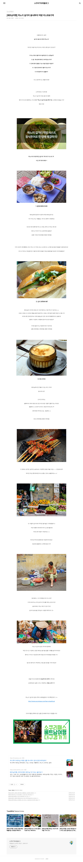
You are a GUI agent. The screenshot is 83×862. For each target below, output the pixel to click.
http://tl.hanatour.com (15, 758)
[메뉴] (4, 3)
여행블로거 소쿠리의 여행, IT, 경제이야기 (18, 843)
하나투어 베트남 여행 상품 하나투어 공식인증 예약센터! (28, 760)
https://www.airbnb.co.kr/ (17, 769)
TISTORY (42, 859)
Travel (9, 790)
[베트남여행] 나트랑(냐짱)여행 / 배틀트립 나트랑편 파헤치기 (21, 792)
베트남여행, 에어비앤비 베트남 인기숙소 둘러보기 (26, 772)
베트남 (13, 790)
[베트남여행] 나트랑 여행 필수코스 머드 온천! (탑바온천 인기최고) (22, 798)
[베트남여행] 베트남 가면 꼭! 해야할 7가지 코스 (18, 796)
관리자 (47, 859)
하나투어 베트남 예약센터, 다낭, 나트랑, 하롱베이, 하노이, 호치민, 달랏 (30, 762)
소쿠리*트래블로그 (41, 3)
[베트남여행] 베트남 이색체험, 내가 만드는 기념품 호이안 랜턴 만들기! (23, 800)
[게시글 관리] (16, 784)
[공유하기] (14, 784)
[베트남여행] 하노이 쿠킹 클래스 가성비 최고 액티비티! (20, 794)
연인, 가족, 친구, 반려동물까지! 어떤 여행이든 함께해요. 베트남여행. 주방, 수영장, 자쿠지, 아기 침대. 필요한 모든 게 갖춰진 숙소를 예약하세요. (36, 775)
